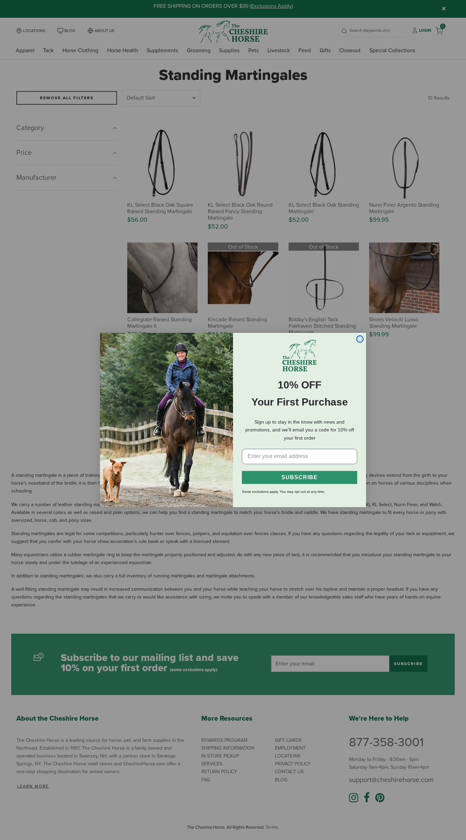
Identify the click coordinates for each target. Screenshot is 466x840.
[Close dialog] (359, 339)
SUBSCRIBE (299, 477)
